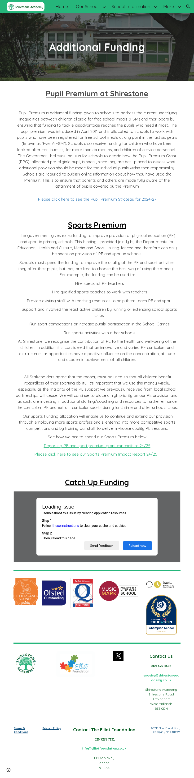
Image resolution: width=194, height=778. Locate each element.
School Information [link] (131, 6)
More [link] (168, 6)
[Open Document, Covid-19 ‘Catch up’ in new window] (171, 497)
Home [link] (62, 6)
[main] (97, 47)
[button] (188, 6)
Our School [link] (87, 6)
